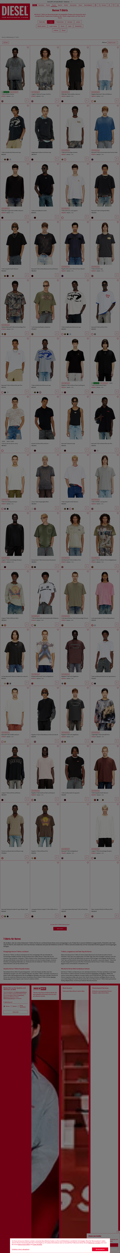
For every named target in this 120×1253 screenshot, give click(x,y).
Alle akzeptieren (100, 1249)
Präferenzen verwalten (94, 1242)
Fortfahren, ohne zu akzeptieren (20, 1249)
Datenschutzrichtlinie (24, 1244)
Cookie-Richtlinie (37, 1244)
